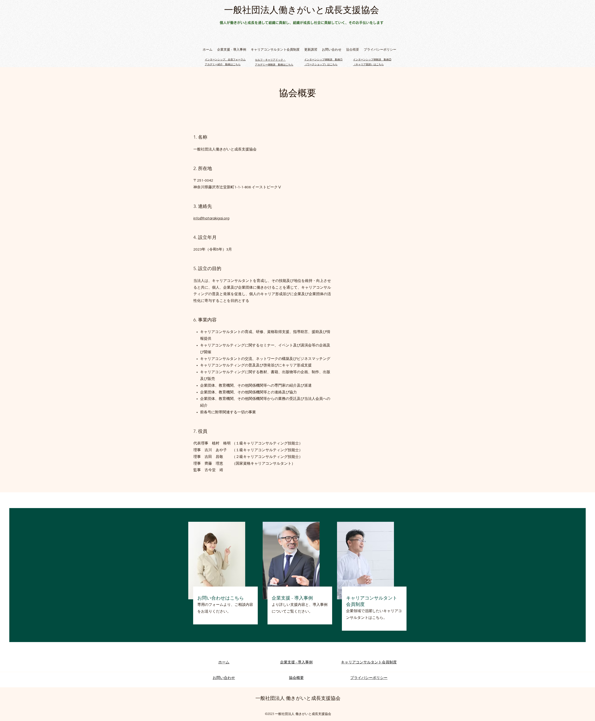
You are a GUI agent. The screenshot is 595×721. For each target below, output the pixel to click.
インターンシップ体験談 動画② (372, 59)
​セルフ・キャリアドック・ (270, 60)
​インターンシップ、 (216, 59)
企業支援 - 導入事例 (292, 598)
